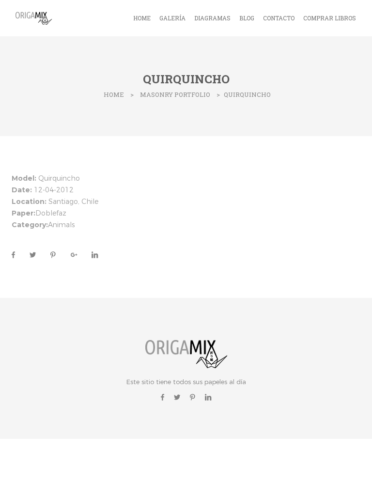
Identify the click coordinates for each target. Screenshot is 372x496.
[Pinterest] (53, 254)
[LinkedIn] (91, 254)
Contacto (278, 18)
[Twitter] (32, 254)
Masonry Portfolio (175, 94)
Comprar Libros (329, 18)
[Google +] (73, 254)
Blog (246, 18)
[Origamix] (35, 17)
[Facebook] (13, 254)
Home (142, 18)
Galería (172, 18)
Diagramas (212, 18)
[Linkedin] (208, 397)
